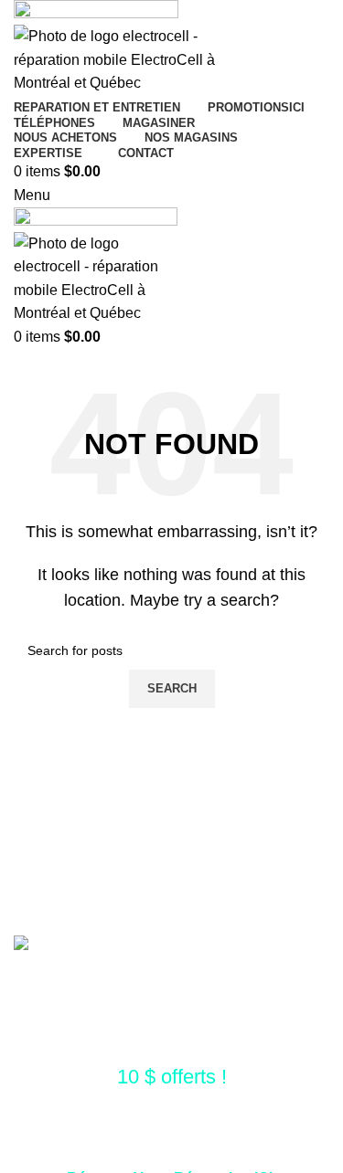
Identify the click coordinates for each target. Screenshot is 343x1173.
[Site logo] (96, 11)
